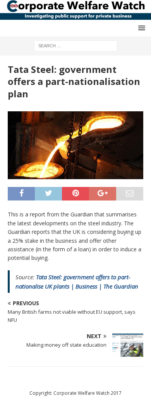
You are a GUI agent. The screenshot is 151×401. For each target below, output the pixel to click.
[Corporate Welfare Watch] (75, 15)
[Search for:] (75, 45)
